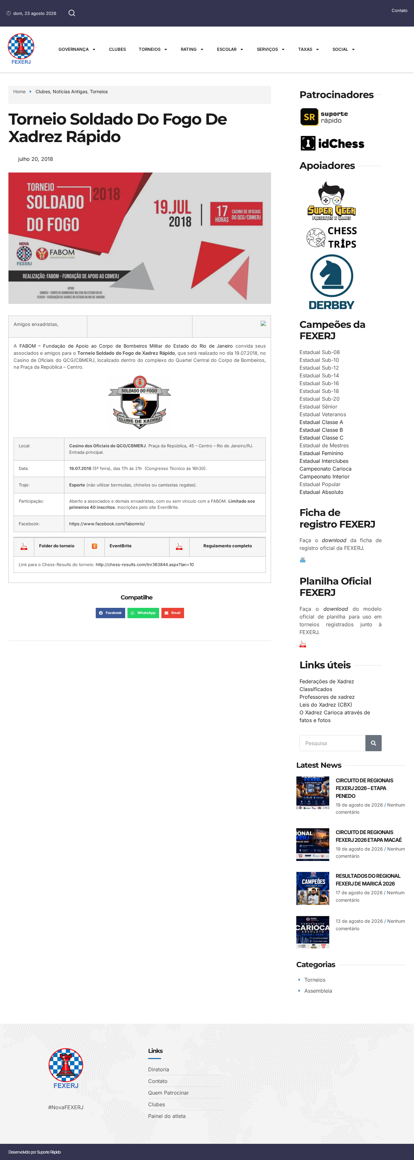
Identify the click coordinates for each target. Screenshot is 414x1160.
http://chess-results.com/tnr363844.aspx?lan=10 (145, 564)
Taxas (305, 49)
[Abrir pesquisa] (72, 13)
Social (340, 49)
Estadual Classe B (321, 430)
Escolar (226, 49)
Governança (74, 49)
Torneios (149, 49)
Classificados (316, 689)
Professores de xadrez (327, 697)
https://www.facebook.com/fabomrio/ (107, 523)
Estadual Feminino (321, 453)
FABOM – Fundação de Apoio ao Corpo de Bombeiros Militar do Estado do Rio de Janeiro (126, 346)
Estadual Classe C (321, 437)
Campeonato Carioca (326, 468)
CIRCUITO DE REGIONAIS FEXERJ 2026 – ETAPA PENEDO (364, 788)
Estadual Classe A (321, 422)
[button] (110, 613)
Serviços (267, 49)
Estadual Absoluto (321, 492)
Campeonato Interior (325, 476)
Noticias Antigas (70, 91)
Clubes (117, 49)
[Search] (373, 743)
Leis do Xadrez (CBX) (326, 704)
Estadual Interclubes (324, 461)
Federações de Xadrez (327, 681)
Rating (189, 49)
